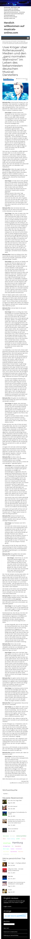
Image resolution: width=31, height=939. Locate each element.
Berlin (4, 838)
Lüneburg (23, 838)
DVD (12, 846)
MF (6, 78)
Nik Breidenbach (19, 848)
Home (1, 1)
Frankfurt (12, 848)
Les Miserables (6, 854)
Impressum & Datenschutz (11, 12)
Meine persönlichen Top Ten (13, 859)
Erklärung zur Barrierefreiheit (12, 10)
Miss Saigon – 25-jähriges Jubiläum (17, 863)
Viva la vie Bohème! (13, 828)
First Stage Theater (6, 846)
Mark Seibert (12, 836)
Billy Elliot (10, 876)
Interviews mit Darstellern (11, 41)
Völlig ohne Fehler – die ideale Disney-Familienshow (15, 869)
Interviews (22, 12)
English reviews (7, 906)
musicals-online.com (9, 18)
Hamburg (17, 842)
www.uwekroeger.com (22, 779)
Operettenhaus (13, 851)
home (3, 41)
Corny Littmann (6, 851)
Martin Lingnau (6, 848)
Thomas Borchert (18, 846)
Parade (10, 889)
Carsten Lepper (13, 854)
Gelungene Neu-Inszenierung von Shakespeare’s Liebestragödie (16, 883)
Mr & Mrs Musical (12, 806)
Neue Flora (20, 851)
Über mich (6, 928)
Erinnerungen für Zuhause (11, 9)
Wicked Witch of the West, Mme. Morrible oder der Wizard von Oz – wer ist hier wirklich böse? (17, 821)
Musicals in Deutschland (10, 16)
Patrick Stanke (6, 836)
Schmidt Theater (7, 843)
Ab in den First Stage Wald (14, 800)
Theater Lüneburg (11, 838)
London (18, 838)
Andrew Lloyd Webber (21, 836)
